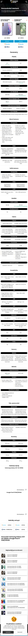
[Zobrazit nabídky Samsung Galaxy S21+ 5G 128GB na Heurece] (7, 44)
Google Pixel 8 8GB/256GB (18, 20)
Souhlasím (8, 632)
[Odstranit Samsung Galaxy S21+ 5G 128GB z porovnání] (13, 20)
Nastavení (20, 632)
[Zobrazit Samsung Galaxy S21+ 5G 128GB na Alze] (7, 47)
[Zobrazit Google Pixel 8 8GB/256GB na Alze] (20, 47)
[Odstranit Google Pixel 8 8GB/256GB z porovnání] (26, 20)
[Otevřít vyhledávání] (26, 2)
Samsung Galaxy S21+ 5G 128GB (5, 20)
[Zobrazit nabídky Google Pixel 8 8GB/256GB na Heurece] (20, 44)
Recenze (7, 41)
